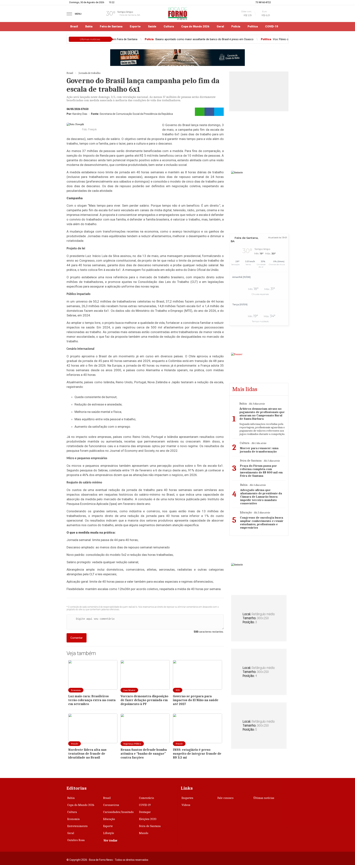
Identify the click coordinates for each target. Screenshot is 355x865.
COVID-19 (271, 26)
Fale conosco (225, 798)
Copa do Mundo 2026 (195, 26)
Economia (73, 819)
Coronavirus (111, 805)
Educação (109, 819)
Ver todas (110, 840)
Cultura (169, 26)
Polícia (235, 26)
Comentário (146, 798)
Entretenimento (77, 826)
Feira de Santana (111, 26)
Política (253, 26)
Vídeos (186, 805)
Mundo (143, 833)
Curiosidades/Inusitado (118, 812)
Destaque (145, 812)
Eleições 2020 (147, 819)
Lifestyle (108, 833)
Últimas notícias (263, 798)
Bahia (88, 26)
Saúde (152, 26)
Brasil (74, 26)
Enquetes (187, 798)
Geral (220, 26)
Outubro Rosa (76, 840)
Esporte (135, 26)
